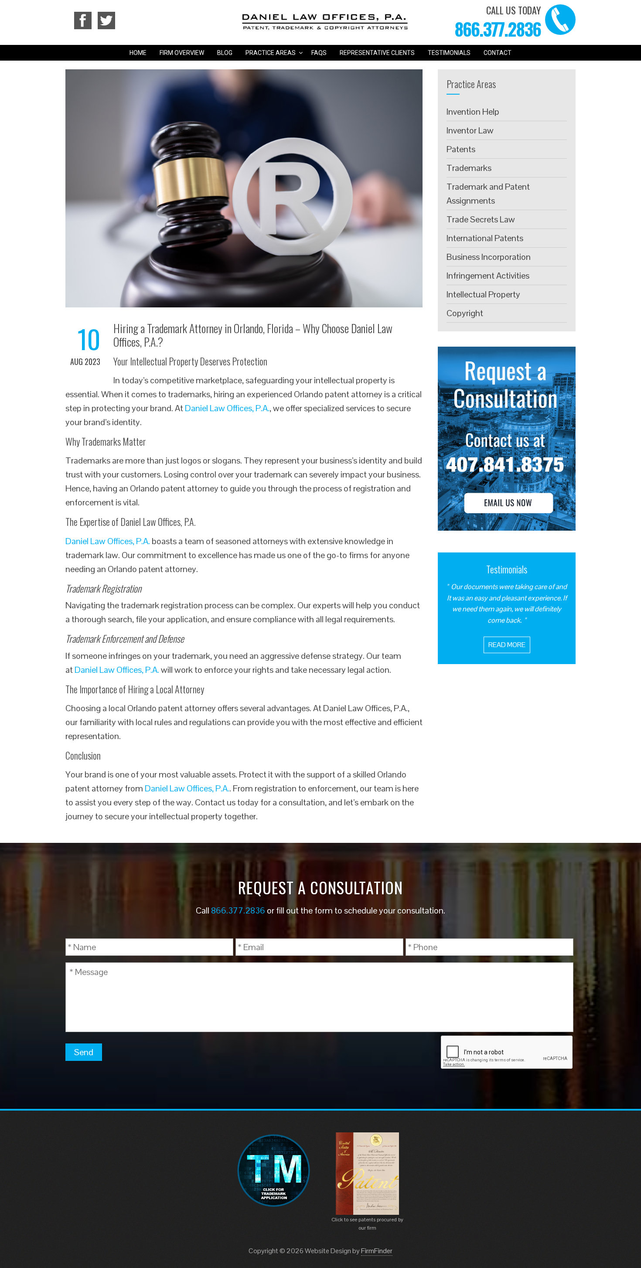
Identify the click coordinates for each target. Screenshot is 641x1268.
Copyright (465, 313)
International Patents (485, 238)
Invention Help (473, 111)
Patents (461, 149)
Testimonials (449, 52)
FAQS (319, 52)
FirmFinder (376, 1250)
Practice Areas (270, 52)
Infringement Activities (488, 275)
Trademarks (469, 168)
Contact (497, 52)
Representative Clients (377, 52)
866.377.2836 (497, 29)
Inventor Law (470, 130)
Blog (224, 52)
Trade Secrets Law (481, 219)
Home (138, 52)
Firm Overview (182, 52)
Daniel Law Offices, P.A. (227, 408)
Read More (506, 644)
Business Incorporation (489, 256)
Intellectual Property (483, 294)
